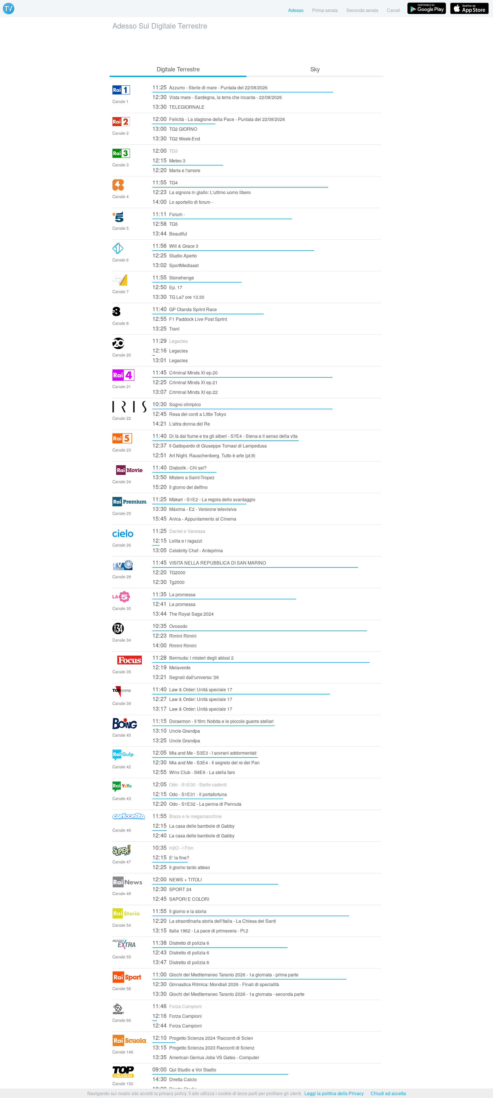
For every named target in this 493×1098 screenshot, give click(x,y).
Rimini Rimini (174, 635)
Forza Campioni (177, 1006)
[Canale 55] (129, 949)
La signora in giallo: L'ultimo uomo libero (201, 192)
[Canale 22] (129, 410)
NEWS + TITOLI (177, 879)
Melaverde (171, 667)
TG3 (165, 150)
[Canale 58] (129, 981)
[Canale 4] (129, 189)
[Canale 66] (129, 1012)
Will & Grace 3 (175, 245)
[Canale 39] (129, 695)
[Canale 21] (129, 379)
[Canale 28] (129, 569)
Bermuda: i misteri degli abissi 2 (193, 657)
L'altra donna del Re (181, 423)
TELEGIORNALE (178, 106)
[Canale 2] (129, 125)
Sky (315, 69)
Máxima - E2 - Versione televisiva (194, 508)
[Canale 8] (129, 315)
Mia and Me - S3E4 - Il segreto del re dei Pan (206, 762)
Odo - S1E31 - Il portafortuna (189, 793)
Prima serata (325, 10)
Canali (393, 10)
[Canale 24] (129, 474)
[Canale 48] (129, 886)
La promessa (173, 594)
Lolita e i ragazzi (177, 540)
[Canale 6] (129, 252)
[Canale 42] (129, 759)
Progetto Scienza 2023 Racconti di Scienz (203, 1047)
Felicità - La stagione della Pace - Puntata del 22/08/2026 (218, 118)
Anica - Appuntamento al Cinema (194, 518)
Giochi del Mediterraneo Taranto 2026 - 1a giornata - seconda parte (228, 993)
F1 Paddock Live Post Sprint (189, 318)
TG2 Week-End (176, 138)
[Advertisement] (246, 46)
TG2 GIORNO (174, 128)
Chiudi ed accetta (388, 1093)
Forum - (168, 213)
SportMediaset (175, 265)
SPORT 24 (171, 889)
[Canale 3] (129, 157)
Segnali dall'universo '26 (185, 676)
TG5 (165, 223)
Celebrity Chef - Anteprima (187, 550)
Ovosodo (169, 625)
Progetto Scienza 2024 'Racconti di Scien (202, 1037)
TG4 (165, 182)
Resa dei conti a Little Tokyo (189, 413)
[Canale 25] (129, 505)
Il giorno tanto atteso (181, 867)
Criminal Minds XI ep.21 (185, 382)
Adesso (296, 10)
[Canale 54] (129, 917)
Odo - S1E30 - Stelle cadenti (189, 784)
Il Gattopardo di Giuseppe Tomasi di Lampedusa (209, 445)
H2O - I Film (172, 847)
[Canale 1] (129, 93)
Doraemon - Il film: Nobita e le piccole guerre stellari (213, 720)
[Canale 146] (129, 1044)
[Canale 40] (129, 727)
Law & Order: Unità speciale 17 (192, 689)
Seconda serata (362, 10)
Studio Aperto (174, 255)
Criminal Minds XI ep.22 (185, 391)
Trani (165, 328)
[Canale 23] (129, 442)
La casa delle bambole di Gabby (193, 825)
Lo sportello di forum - (182, 201)
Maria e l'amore (176, 170)
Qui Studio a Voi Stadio (184, 1069)
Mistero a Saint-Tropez (183, 477)
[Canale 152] (129, 1076)
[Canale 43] (129, 790)
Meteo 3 (168, 160)
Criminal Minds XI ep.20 (185, 372)
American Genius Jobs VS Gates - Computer (205, 1057)
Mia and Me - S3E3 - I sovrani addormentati (204, 752)
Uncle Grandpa (176, 730)
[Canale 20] (129, 347)
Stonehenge (173, 277)
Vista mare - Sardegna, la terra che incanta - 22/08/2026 (217, 96)
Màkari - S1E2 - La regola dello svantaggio (203, 499)
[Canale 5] (129, 220)
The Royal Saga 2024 (183, 613)
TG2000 (168, 572)
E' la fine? (170, 857)
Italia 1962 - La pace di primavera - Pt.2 (200, 930)
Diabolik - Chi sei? (179, 467)
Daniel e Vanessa (178, 530)
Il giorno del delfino (180, 486)
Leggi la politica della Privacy (334, 1093)
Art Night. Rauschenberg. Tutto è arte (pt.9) (203, 455)
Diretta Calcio (174, 1079)
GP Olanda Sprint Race (184, 309)
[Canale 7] (129, 284)
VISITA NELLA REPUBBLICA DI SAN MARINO (209, 562)
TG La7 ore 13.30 (178, 296)
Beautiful (169, 233)
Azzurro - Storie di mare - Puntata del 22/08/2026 (210, 87)
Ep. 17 (167, 287)
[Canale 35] (129, 664)
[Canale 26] (129, 537)
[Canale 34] (129, 632)
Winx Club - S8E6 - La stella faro (193, 771)
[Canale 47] (129, 854)
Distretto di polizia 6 (180, 942)
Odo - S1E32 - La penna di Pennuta (196, 803)
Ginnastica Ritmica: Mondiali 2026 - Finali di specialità (215, 984)
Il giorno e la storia (179, 910)
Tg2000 (168, 581)
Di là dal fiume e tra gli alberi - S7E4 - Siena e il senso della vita (225, 435)
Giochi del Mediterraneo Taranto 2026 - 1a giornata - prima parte (225, 974)
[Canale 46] (129, 822)
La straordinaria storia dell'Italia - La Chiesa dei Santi (214, 920)
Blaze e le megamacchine (187, 815)
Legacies (170, 340)
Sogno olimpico (176, 404)
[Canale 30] (129, 600)
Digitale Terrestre (178, 69)
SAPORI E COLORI (180, 898)
